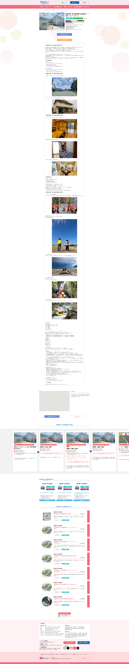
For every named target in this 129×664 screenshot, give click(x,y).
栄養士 (66, 634)
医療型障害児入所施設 (68, 629)
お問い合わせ (83, 658)
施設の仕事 (58, 648)
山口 (54, 633)
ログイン (75, 2)
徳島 (56, 633)
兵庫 (48, 628)
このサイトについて (69, 654)
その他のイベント (52, 642)
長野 (50, 632)
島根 (48, 633)
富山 (52, 632)
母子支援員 (79, 634)
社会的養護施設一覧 (58, 6)
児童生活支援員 (84, 634)
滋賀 (52, 628)
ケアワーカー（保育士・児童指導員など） (71, 633)
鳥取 (46, 633)
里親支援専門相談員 (82, 635)
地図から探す (48, 645)
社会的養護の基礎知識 (77, 6)
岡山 (50, 633)
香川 (58, 633)
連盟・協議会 (52, 654)
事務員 (69, 634)
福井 (56, 632)
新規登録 (85, 2)
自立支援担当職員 (68, 637)
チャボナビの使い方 (69, 642)
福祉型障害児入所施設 (81, 628)
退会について (86, 654)
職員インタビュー (46, 649)
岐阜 (48, 629)
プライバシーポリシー (79, 654)
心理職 (86, 633)
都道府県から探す (43, 625)
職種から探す (67, 631)
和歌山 (57, 628)
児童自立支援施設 (74, 628)
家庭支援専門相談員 (75, 635)
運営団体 (42, 654)
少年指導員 (72, 634)
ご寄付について (57, 654)
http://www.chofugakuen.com (77, 29)
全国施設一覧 (63, 654)
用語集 (56, 649)
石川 (54, 632)
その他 (74, 637)
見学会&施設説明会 (42, 642)
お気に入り (78, 416)
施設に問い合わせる (64, 34)
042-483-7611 (72, 27)
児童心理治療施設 (68, 628)
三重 (52, 629)
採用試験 (47, 642)
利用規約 (74, 654)
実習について (52, 649)
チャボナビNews (47, 654)
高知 (63, 633)
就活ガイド (41, 649)
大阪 (46, 628)
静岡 (50, 629)
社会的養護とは (49, 648)
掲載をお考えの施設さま (83, 642)
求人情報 (41, 6)
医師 (72, 637)
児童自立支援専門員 (68, 635)
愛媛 (61, 633)
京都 (50, 628)
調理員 (83, 633)
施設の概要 (54, 648)
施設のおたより (53, 645)
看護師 (80, 633)
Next (91, 451)
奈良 (54, 628)
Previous (38, 452)
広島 (52, 633)
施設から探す (67, 625)
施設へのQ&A (86, 6)
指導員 (76, 634)
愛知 (46, 629)
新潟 (48, 632)
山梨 (46, 632)
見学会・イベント (48, 6)
